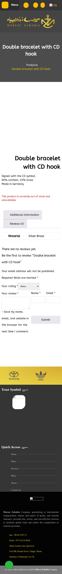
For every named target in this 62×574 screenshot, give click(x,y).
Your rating (10, 286)
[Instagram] (25, 562)
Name (36, 293)
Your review (10, 293)
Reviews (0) (16, 223)
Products (32, 65)
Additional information (24, 214)
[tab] (22, 214)
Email (50, 293)
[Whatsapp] (32, 562)
